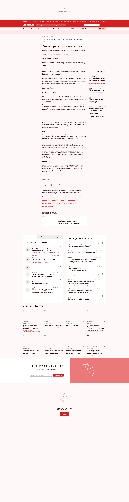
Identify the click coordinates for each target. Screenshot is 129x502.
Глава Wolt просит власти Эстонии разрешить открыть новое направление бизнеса (97, 78)
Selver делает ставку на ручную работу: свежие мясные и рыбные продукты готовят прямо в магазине (68, 221)
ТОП (24, 346)
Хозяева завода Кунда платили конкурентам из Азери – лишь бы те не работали (53, 351)
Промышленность (73, 196)
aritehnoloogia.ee (67, 21)
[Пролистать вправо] (85, 221)
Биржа (58, 203)
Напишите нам (89, 29)
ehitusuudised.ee (50, 21)
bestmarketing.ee (42, 21)
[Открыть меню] (30, 22)
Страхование (45, 196)
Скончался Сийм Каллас (39, 268)
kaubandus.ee (75, 21)
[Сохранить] (60, 247)
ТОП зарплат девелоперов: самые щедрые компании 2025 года (31, 351)
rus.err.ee (50, 78)
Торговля (44, 200)
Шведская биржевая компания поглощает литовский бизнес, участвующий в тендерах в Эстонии (42, 291)
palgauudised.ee (105, 21)
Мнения (55, 29)
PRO (82, 29)
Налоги (53, 200)
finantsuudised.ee (58, 21)
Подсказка (67, 29)
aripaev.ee (35, 21)
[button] (41, 375)
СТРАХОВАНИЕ (45, 36)
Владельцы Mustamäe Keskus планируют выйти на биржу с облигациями (96, 90)
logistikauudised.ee (93, 21)
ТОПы (73, 29)
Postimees (48, 101)
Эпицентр (34, 29)
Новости (34, 246)
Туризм (62, 200)
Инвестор (40, 29)
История (78, 29)
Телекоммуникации (59, 196)
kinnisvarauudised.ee (83, 21)
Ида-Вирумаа (48, 29)
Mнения (70, 296)
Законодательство (69, 203)
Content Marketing (92, 346)
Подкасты (60, 29)
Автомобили (71, 200)
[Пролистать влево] (55, 221)
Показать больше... (47, 206)
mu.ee (99, 21)
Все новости (26, 29)
